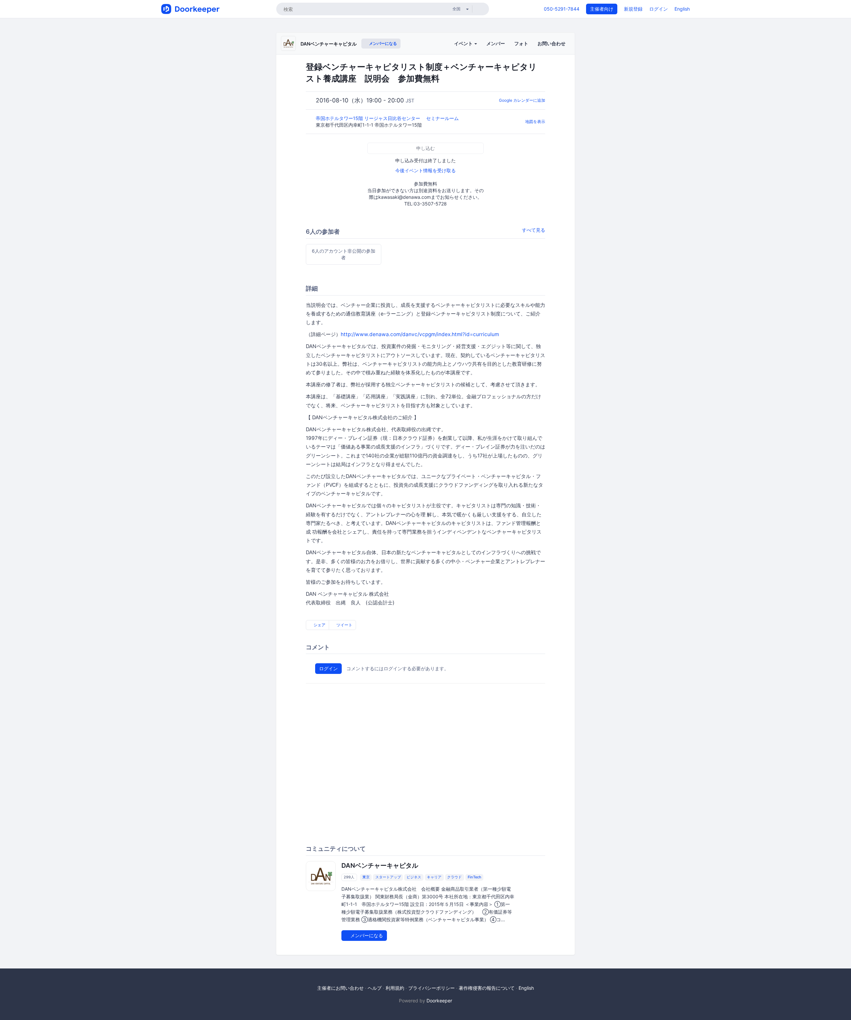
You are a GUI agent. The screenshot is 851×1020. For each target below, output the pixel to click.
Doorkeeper (439, 1000)
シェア (318, 624)
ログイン (658, 9)
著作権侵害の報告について (487, 988)
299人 (349, 877)
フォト (521, 43)
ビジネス (414, 877)
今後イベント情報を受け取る (425, 170)
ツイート (343, 624)
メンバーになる (382, 43)
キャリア (434, 877)
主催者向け (601, 9)
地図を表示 (535, 121)
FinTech (474, 877)
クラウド (454, 877)
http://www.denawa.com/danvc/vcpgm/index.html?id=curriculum (420, 334)
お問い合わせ (551, 43)
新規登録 (633, 9)
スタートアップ (388, 877)
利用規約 (395, 988)
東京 (366, 877)
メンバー (495, 43)
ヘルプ (375, 988)
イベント (464, 43)
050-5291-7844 (561, 9)
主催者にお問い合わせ (340, 988)
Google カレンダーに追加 (522, 100)
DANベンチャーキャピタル (329, 44)
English (682, 9)
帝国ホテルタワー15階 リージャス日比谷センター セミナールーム (388, 118)
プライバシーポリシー (431, 988)
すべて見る (533, 230)
